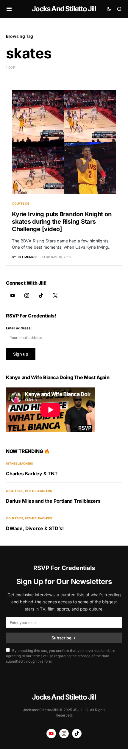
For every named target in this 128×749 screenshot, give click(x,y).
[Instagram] (26, 295)
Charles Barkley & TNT (32, 474)
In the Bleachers (19, 463)
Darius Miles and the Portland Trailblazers (53, 501)
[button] (9, 9)
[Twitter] (55, 295)
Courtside (20, 203)
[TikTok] (41, 295)
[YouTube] (12, 295)
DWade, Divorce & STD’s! (34, 528)
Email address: (19, 328)
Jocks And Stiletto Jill (64, 8)
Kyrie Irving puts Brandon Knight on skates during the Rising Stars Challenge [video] (61, 222)
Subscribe (61, 637)
